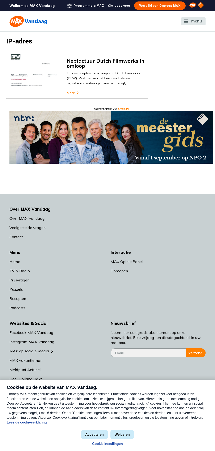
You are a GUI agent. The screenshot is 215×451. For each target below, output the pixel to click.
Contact (16, 236)
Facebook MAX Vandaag (31, 332)
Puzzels (16, 289)
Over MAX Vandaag (27, 218)
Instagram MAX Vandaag (31, 341)
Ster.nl (123, 109)
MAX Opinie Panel (127, 261)
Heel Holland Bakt (25, 378)
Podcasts (17, 307)
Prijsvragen (19, 280)
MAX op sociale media (29, 351)
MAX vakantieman (25, 360)
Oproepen (119, 270)
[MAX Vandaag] (28, 21)
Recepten (17, 298)
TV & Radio (19, 270)
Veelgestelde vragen (27, 227)
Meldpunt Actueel (25, 369)
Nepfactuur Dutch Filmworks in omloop (105, 63)
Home (14, 261)
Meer (71, 93)
